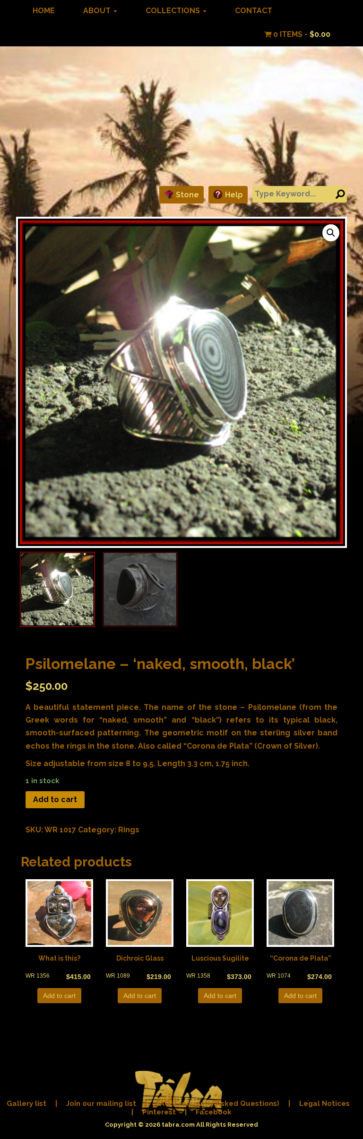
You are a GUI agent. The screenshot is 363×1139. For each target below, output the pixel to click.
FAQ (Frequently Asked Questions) (217, 1103)
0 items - (300, 34)
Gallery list (26, 1103)
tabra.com (178, 1124)
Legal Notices (324, 1103)
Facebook (214, 1112)
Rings (128, 829)
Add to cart (55, 799)
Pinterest (159, 1112)
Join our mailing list (101, 1103)
